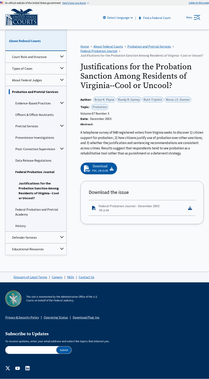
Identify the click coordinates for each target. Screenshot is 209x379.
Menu (189, 17)
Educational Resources (28, 249)
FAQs (70, 277)
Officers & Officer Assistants (34, 115)
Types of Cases (22, 68)
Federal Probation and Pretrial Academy (36, 211)
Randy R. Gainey (129, 99)
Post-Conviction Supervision (35, 149)
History (20, 226)
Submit (64, 350)
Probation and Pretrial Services (35, 92)
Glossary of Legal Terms (30, 277)
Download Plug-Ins (86, 317)
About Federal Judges (27, 80)
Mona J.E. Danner (178, 99)
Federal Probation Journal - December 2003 (129, 208)
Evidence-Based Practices (33, 103)
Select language (118, 18)
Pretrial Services (26, 126)
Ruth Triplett (152, 99)
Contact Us (86, 277)
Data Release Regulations (33, 160)
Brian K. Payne (104, 99)
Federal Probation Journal (34, 172)
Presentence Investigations (34, 137)
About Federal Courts (25, 41)
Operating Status (56, 317)
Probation (99, 107)
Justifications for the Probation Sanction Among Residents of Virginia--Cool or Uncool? (39, 190)
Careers (57, 277)
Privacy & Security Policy (22, 317)
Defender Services (24, 237)
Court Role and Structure (29, 57)
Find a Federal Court (156, 18)
